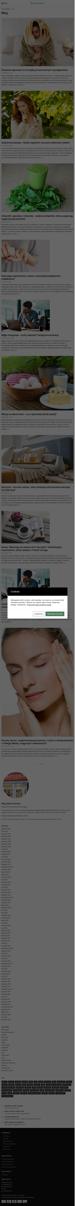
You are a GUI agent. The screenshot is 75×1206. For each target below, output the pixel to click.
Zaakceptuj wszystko (55, 614)
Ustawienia (39, 614)
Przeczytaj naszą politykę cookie (39, 605)
